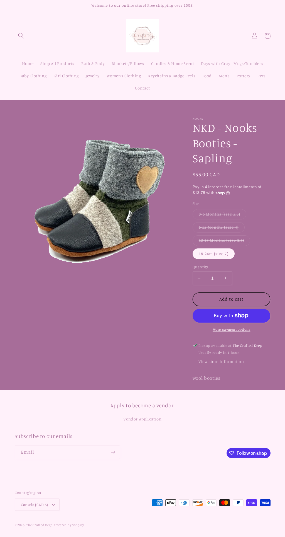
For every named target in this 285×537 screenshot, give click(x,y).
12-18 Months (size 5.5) (224, 242)
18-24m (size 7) (214, 253)
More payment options (231, 329)
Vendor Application (142, 419)
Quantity (200, 267)
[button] (21, 35)
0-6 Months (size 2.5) (222, 215)
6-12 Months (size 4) (222, 228)
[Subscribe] (113, 452)
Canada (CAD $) (34, 504)
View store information (221, 361)
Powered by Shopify (69, 525)
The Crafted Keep (39, 525)
